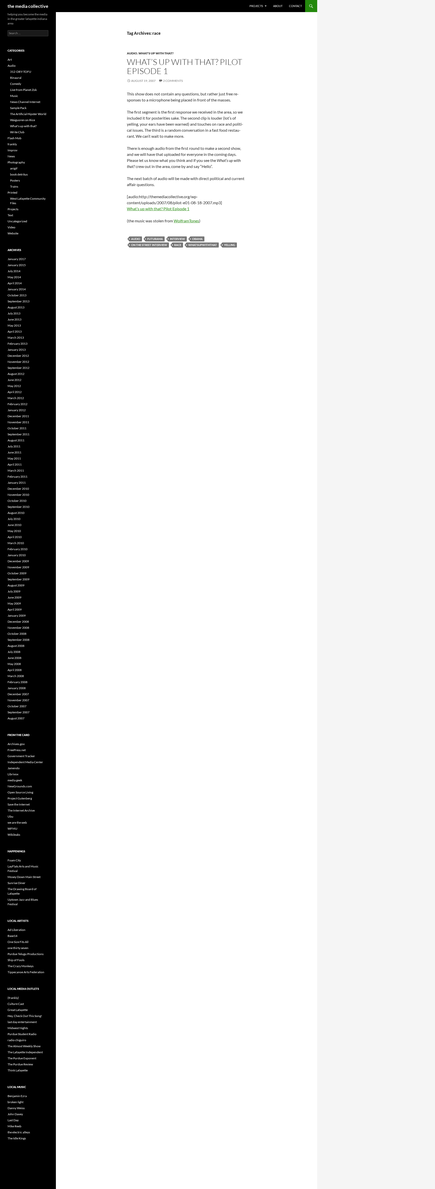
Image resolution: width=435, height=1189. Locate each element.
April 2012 (15, 392)
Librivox (13, 774)
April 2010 (15, 537)
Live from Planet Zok (23, 90)
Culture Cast (16, 1004)
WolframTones (186, 220)
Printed (12, 192)
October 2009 (17, 573)
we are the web (17, 822)
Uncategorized (17, 221)
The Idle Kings (17, 1138)
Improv (12, 150)
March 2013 (16, 337)
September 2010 (18, 507)
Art (10, 59)
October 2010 (17, 501)
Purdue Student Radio (22, 1034)
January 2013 (17, 350)
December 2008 (18, 621)
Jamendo (14, 768)
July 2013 (14, 313)
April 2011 (15, 464)
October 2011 (17, 428)
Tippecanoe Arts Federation (26, 972)
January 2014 (17, 289)
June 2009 (14, 597)
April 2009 (15, 609)
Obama (197, 238)
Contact (295, 6)
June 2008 (14, 658)
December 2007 (18, 694)
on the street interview (149, 245)
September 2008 (18, 640)
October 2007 (17, 706)
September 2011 (18, 434)
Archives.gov (16, 744)
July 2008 (14, 652)
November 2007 (18, 700)
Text (10, 215)
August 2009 (16, 585)
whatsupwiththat (202, 245)
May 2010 (14, 531)
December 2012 (18, 356)
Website (13, 233)
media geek (15, 780)
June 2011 (14, 452)
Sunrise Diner (16, 883)
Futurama (155, 238)
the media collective (28, 6)
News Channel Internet (25, 102)
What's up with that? (155, 53)
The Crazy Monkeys (20, 966)
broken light (15, 1102)
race (177, 245)
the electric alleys (19, 1132)
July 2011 (14, 446)
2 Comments (173, 81)
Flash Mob (14, 138)
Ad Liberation (16, 930)
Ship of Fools (16, 960)
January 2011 (17, 482)
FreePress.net (17, 750)
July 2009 (14, 591)
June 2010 (14, 525)
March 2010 (16, 543)
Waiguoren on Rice (22, 120)
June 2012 (14, 380)
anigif (13, 168)
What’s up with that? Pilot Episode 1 (184, 66)
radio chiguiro (17, 1040)
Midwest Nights (18, 1028)
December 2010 (18, 489)
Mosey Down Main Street (24, 877)
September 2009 (18, 579)
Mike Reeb (14, 1126)
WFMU (12, 828)
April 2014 (15, 283)
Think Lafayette (18, 1070)
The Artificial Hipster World (28, 114)
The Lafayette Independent (25, 1052)
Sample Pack (18, 108)
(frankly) (13, 998)
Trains (14, 186)
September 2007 (18, 712)
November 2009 (18, 567)
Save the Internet (19, 804)
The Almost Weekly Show (24, 1046)
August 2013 (16, 307)
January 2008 (17, 688)
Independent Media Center (25, 762)
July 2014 (14, 271)
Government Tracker (21, 756)
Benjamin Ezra (17, 1096)
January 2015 (17, 265)
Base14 (12, 936)
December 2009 (18, 561)
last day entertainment (22, 1022)
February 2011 (17, 476)
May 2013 (14, 325)
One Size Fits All (18, 942)
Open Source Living (20, 792)
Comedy (15, 84)
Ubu (10, 816)
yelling (229, 245)
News (11, 156)
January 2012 (17, 410)
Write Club (17, 132)
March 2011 (16, 470)
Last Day (13, 1120)
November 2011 (18, 422)
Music (14, 96)
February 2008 (17, 682)
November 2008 (18, 628)
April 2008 (15, 670)
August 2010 (16, 513)
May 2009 (14, 603)
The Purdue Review (20, 1064)
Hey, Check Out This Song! (25, 1016)
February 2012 (17, 404)
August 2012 (16, 374)
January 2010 (17, 555)
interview (177, 238)
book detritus (19, 174)
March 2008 (16, 676)
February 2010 (17, 549)
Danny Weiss (16, 1108)
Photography (16, 162)
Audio (132, 53)
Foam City (14, 860)
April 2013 (15, 331)
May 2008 (14, 664)
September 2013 (18, 301)
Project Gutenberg (20, 798)
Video (11, 227)
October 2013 (17, 295)
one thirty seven (18, 948)
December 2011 (18, 416)
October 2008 (17, 634)
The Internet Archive (21, 810)
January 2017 (17, 259)
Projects (256, 6)
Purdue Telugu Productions (26, 954)
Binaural (15, 78)
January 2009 (17, 615)
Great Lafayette (18, 1010)
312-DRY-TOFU (20, 72)
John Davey (15, 1114)
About (277, 6)
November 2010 (18, 495)
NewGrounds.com (20, 786)
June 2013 (14, 319)
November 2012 (18, 362)
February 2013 (17, 343)
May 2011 (14, 458)
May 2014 (14, 277)
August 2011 (16, 440)
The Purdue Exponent (22, 1058)
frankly (12, 144)
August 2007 (16, 718)
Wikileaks (14, 834)
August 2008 (16, 646)
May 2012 (14, 386)
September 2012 (18, 368)
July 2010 (14, 519)
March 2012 (16, 398)
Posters (15, 180)
